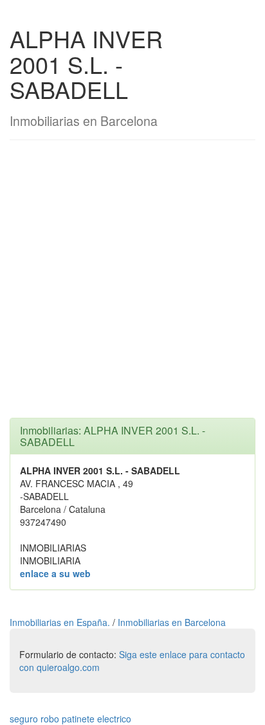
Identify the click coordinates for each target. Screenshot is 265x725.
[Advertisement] (132, 285)
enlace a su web (55, 573)
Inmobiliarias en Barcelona (172, 622)
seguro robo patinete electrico (70, 718)
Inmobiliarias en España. (61, 622)
